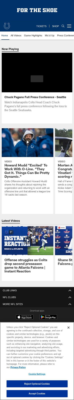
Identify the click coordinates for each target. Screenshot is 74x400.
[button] (37, 78)
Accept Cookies (37, 393)
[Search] (63, 26)
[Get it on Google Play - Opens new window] (48, 319)
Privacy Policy (44, 367)
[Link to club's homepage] (7, 24)
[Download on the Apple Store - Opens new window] (24, 317)
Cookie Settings (37, 374)
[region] (37, 363)
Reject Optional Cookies (37, 383)
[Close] (68, 331)
